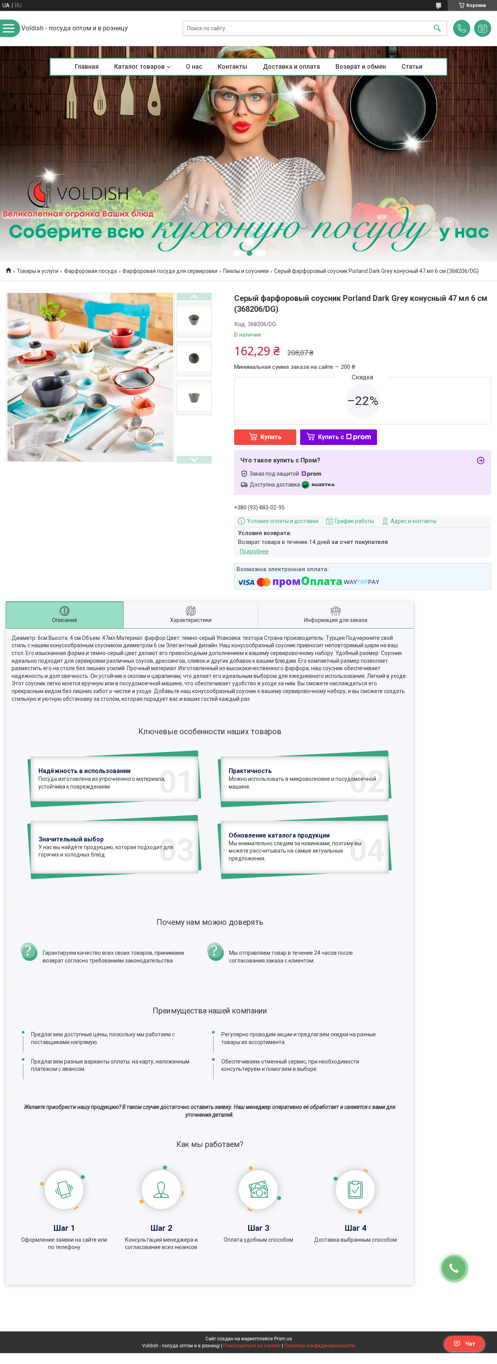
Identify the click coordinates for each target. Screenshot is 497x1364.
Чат (470, 1344)
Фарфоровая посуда (90, 271)
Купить (271, 437)
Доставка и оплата (291, 66)
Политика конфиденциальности (319, 1345)
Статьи (411, 66)
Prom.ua (283, 1338)
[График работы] (482, 28)
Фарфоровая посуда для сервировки (169, 271)
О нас (194, 66)
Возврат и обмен (360, 66)
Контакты (232, 66)
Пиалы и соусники (246, 271)
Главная (87, 66)
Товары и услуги (37, 271)
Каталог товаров (139, 66)
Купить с (331, 437)
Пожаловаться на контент (252, 1345)
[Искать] (437, 28)
